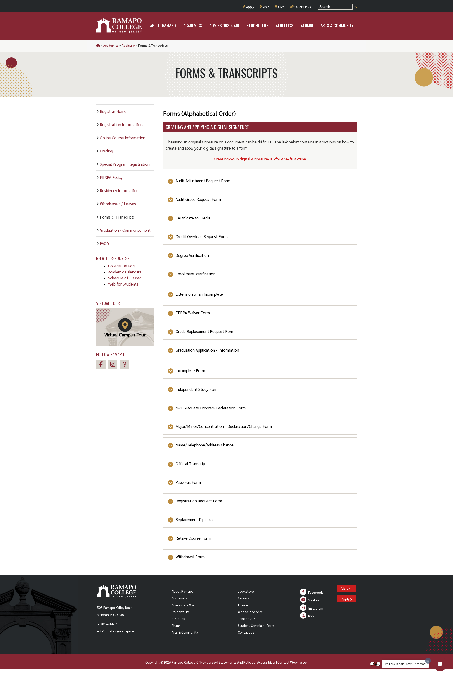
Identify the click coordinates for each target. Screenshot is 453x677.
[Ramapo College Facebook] (102, 364)
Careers (243, 598)
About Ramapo (182, 591)
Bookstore (246, 591)
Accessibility (266, 662)
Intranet (244, 605)
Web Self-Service (250, 612)
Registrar (128, 45)
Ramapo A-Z (247, 618)
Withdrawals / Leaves (118, 203)
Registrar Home (113, 111)
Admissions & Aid (184, 605)
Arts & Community (185, 632)
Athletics (178, 618)
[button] (440, 664)
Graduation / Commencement (125, 230)
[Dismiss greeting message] (428, 661)
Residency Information (119, 190)
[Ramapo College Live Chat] (126, 364)
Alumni (176, 625)
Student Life (181, 612)
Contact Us (246, 632)
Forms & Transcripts (117, 216)
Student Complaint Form (256, 625)
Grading (106, 150)
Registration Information (121, 124)
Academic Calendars (124, 271)
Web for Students (123, 284)
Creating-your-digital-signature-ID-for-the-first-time (260, 158)
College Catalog (121, 265)
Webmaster (298, 662)
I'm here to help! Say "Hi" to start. (405, 664)
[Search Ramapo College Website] (355, 6)
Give (281, 6)
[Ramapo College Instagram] (114, 364)
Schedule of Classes (125, 277)
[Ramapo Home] (119, 25)
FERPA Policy (111, 177)
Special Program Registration (125, 164)
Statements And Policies (237, 662)
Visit (266, 6)
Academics (111, 45)
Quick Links (302, 6)
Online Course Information (122, 137)
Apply (250, 6)
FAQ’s (105, 243)
